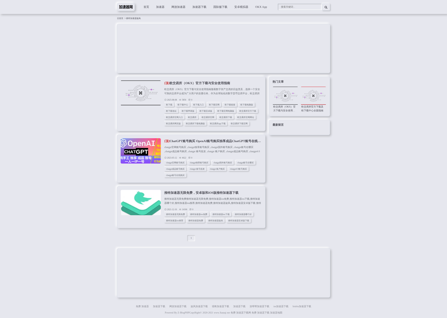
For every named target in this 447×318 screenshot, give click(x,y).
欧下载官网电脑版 (225, 111)
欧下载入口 (198, 104)
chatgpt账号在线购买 (175, 175)
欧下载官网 (214, 104)
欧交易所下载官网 (239, 123)
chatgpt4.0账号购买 (238, 169)
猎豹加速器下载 (220, 306)
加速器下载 (199, 6)
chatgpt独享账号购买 (199, 162)
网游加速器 (178, 6)
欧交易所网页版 (173, 123)
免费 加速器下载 (260, 312)
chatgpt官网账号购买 (175, 162)
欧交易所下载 (225, 117)
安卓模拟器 (241, 6)
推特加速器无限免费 (175, 214)
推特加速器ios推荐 (174, 220)
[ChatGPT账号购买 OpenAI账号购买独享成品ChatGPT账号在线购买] (141, 152)
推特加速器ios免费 (198, 214)
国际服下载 (220, 6)
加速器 (160, 6)
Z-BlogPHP (183, 312)
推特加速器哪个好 (243, 214)
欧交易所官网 (208, 117)
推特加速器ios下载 (221, 214)
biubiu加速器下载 (302, 306)
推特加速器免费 (195, 220)
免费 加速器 (142, 306)
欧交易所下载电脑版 (195, 123)
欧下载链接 (230, 104)
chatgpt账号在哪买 (245, 162)
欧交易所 (192, 117)
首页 (146, 6)
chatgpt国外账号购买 (223, 162)
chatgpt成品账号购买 (175, 169)
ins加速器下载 (280, 306)
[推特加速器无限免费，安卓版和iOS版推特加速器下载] (141, 204)
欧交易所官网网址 (245, 117)
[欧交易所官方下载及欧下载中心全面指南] (313, 96)
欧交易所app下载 (218, 123)
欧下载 (169, 104)
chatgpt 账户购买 (217, 169)
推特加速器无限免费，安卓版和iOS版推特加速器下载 (201, 192)
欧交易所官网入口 (174, 117)
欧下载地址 (171, 111)
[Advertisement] (222, 48)
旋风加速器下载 (199, 306)
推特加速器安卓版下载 (238, 220)
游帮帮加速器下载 (259, 306)
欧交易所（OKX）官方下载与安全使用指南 (197, 83)
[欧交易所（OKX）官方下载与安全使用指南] (141, 94)
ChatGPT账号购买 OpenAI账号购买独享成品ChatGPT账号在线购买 (214, 141)
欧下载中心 (183, 104)
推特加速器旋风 (215, 220)
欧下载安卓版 (206, 111)
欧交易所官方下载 (247, 111)
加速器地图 (276, 312)
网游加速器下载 (177, 306)
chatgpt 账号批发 (197, 169)
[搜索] (326, 6)
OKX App (261, 6)
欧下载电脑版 (246, 104)
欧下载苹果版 (188, 111)
